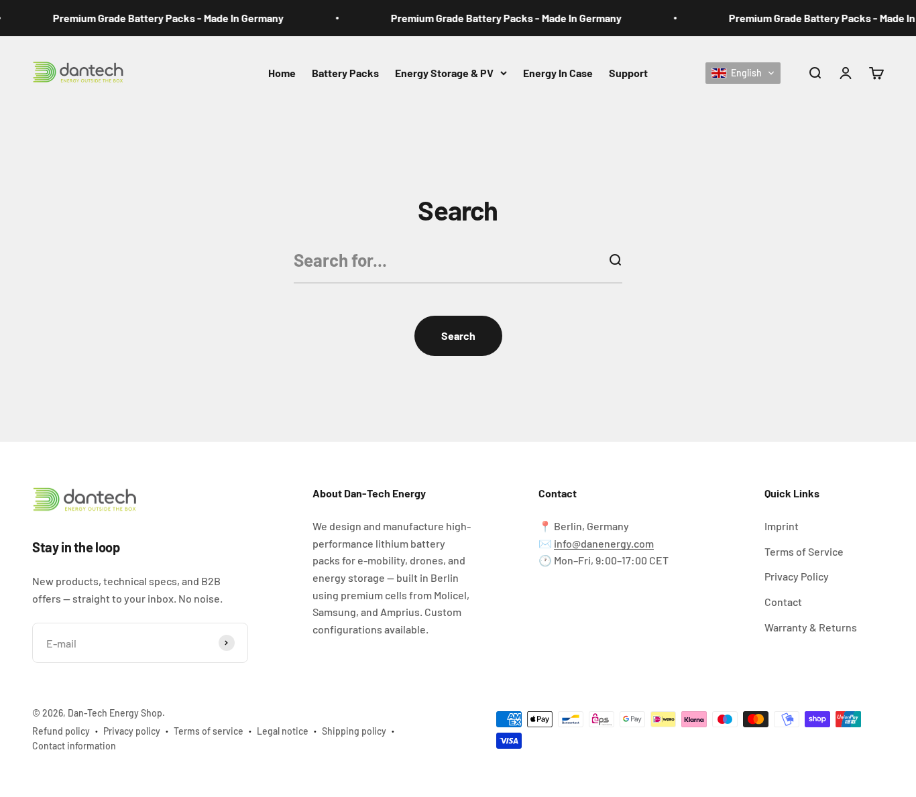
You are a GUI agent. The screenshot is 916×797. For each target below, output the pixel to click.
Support (628, 72)
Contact (783, 601)
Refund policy (61, 731)
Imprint (781, 525)
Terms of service (208, 731)
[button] (743, 72)
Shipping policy (354, 731)
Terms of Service (804, 551)
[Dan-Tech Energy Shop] (140, 501)
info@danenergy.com (604, 543)
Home (282, 72)
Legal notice (282, 731)
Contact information (74, 745)
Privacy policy (131, 731)
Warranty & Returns (810, 627)
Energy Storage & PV (444, 72)
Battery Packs (345, 72)
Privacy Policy (796, 576)
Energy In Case (558, 72)
